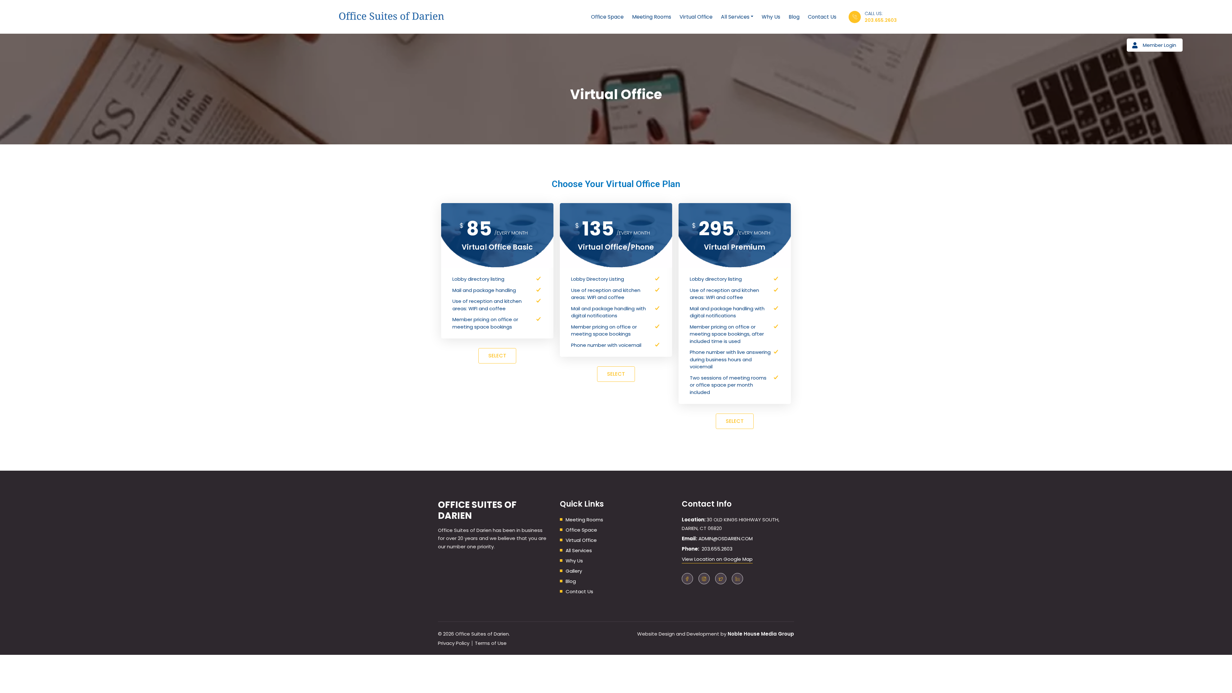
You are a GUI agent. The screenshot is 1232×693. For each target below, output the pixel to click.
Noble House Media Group (761, 633)
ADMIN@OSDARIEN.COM (725, 538)
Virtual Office (696, 17)
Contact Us (822, 17)
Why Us (771, 17)
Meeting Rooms (651, 17)
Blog (794, 17)
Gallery (574, 571)
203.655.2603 (881, 20)
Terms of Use (491, 643)
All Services (735, 17)
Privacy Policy (453, 643)
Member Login (1159, 45)
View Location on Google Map (717, 559)
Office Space (607, 17)
